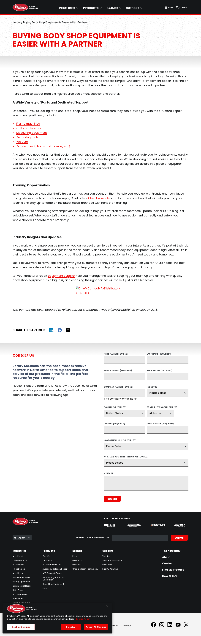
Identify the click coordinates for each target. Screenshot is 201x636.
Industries (19, 550)
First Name (116, 354)
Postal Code (160, 424)
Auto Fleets (18, 573)
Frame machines (28, 124)
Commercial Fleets (22, 586)
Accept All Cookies (96, 626)
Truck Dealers (19, 569)
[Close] (107, 606)
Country (115, 407)
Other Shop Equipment (53, 584)
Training (106, 556)
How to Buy (169, 576)
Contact (168, 563)
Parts (45, 588)
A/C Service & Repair (52, 573)
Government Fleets (21, 577)
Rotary (75, 556)
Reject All (71, 626)
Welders (22, 142)
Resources (107, 564)
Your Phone (159, 371)
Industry (152, 387)
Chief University (99, 198)
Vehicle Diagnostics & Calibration (53, 578)
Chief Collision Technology (85, 569)
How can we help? (120, 440)
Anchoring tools (27, 137)
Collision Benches (28, 128)
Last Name (159, 354)
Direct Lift (76, 564)
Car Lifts (46, 556)
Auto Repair (18, 556)
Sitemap (127, 625)
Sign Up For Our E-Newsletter (92, 538)
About (166, 557)
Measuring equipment (31, 133)
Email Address (118, 371)
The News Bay (171, 550)
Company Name (118, 387)
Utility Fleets (18, 590)
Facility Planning (110, 569)
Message (108, 473)
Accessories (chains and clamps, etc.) (43, 146)
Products (49, 550)
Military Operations (21, 581)
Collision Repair (20, 560)
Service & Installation (112, 560)
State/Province (160, 407)
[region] (57, 618)
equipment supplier (61, 276)
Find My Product (173, 569)
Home (16, 22)
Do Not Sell (113, 625)
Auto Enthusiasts (21, 594)
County (114, 424)
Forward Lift (77, 560)
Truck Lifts (47, 560)
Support (107, 550)
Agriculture (18, 598)
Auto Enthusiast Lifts (52, 564)
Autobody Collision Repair (55, 569)
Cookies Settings (20, 626)
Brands (77, 550)
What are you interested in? (126, 457)
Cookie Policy (83, 619)
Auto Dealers (18, 564)
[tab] (69, 8)
